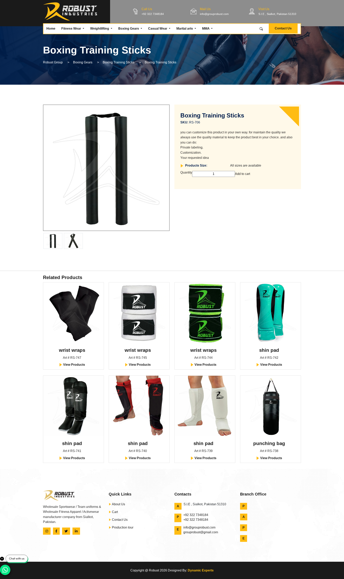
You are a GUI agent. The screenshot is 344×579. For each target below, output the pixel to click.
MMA (206, 28)
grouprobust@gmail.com (200, 532)
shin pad (269, 350)
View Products (73, 364)
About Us (118, 504)
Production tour (122, 527)
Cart (114, 512)
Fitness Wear (71, 28)
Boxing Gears (129, 28)
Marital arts (185, 28)
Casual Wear (158, 28)
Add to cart (242, 174)
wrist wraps (72, 350)
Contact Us (283, 28)
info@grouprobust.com (214, 14)
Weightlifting (100, 28)
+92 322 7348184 (153, 14)
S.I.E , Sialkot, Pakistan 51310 (277, 14)
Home (50, 28)
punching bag (269, 443)
